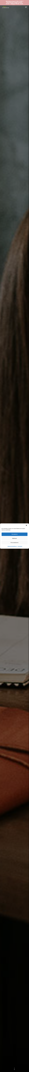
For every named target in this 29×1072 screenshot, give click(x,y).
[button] (26, 525)
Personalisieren (14, 542)
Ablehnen (14, 538)
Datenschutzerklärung (12, 546)
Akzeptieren (15, 534)
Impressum (20, 546)
